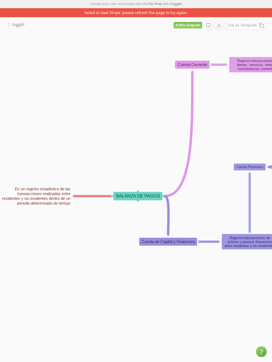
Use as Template (242, 25)
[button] (261, 351)
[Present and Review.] (208, 25)
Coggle (175, 4)
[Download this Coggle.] (219, 25)
